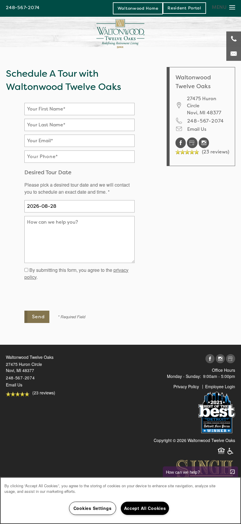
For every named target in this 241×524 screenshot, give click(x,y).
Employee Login (220, 386)
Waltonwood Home (138, 8)
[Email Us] (233, 53)
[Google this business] (193, 142)
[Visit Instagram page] (204, 142)
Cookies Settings (92, 508)
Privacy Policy (186, 386)
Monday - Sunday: (184, 376)
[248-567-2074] (233, 38)
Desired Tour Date (47, 172)
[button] (184, 8)
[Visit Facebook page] (181, 142)
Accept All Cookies (145, 508)
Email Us (196, 129)
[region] (120, 500)
